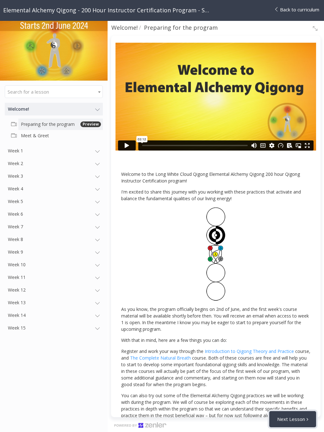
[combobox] (54, 91)
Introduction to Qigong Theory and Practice (249, 351)
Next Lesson (291, 419)
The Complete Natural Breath (160, 358)
